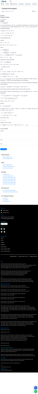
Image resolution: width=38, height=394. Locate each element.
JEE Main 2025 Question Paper (9, 177)
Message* (2, 130)
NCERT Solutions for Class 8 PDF (6, 301)
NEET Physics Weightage (29, 281)
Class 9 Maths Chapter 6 (21, 315)
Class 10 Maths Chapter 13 (23, 309)
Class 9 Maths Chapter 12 (5, 318)
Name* (1, 139)
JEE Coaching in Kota (7, 156)
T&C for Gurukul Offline (5, 248)
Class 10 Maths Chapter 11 (5, 309)
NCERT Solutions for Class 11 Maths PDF (18, 289)
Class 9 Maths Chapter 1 (16, 314)
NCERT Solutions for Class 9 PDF (6, 297)
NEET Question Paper (7, 164)
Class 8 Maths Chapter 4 (5, 322)
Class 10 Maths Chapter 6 (31, 307)
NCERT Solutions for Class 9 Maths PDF (18, 297)
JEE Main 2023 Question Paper (9, 180)
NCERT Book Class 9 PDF (5, 343)
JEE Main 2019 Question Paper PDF (6, 266)
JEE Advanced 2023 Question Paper (10, 191)
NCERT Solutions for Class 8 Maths (6, 321)
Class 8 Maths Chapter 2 (24, 321)
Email (1, 143)
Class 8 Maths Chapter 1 (16, 321)
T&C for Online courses (5, 251)
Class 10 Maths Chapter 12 (14, 309)
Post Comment (3, 149)
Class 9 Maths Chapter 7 (29, 315)
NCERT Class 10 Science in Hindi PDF (17, 336)
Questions (3, 244)
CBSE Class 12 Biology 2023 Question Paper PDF (9, 351)
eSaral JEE (5, 198)
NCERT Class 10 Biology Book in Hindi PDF (19, 340)
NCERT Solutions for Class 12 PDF (6, 285)
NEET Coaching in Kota (8, 158)
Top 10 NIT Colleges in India (23, 267)
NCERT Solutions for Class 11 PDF (6, 289)
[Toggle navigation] (10, 1)
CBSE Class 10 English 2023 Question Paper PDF (9, 355)
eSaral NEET (5, 199)
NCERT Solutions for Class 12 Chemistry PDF (22, 287)
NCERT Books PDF (5, 328)
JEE (1, 261)
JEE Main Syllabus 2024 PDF (17, 266)
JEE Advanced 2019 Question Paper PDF (20, 273)
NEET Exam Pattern (12, 281)
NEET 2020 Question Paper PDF (17, 280)
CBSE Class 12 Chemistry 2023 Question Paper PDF (25, 350)
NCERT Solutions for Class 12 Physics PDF (7, 287)
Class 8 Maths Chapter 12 (5, 325)
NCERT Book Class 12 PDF (5, 329)
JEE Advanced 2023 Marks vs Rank (6, 274)
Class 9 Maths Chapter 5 (13, 315)
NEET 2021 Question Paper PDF (6, 280)
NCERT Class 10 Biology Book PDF (6, 340)
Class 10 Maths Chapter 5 (22, 307)
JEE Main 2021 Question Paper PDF (18, 265)
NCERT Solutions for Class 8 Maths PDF (18, 301)
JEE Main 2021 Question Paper (9, 183)
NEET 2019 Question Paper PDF (27, 280)
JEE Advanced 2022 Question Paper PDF (7, 272)
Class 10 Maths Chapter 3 (5, 307)
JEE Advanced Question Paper (9, 190)
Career (2, 238)
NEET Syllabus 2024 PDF (5, 281)
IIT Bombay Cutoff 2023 (15, 267)
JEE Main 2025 (6, 174)
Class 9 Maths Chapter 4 (5, 315)
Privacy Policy (3, 246)
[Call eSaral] (35, 387)
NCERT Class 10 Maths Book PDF (29, 336)
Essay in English (3, 359)
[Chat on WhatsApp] (35, 391)
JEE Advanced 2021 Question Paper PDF (20, 272)
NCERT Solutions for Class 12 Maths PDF (19, 285)
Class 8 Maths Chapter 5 (13, 322)
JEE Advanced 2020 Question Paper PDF (7, 273)
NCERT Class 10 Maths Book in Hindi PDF (7, 337)
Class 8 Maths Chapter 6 (21, 322)
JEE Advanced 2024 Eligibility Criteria (18, 274)
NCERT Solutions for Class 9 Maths (6, 314)
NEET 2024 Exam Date (7, 168)
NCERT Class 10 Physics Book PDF (20, 337)
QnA (2, 365)
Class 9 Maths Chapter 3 (33, 314)
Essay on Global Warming (20, 360)
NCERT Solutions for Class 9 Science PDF (7, 298)
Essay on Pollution (4, 360)
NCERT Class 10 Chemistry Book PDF (21, 338)
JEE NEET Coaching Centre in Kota (6, 370)
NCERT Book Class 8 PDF (5, 345)
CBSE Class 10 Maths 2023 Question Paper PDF (8, 354)
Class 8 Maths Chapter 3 (33, 321)
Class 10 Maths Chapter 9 (22, 308)
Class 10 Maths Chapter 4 (13, 307)
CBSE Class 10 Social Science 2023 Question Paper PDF (26, 355)
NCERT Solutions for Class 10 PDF (6, 293)
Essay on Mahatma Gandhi (11, 360)
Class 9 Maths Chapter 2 (24, 314)
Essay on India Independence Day (27, 359)
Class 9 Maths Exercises (13, 318)
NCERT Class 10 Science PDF (5, 336)
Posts (2, 240)
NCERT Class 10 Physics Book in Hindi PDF (8, 338)
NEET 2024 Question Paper (8, 166)
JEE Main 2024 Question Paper (9, 179)
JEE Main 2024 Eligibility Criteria (6, 267)
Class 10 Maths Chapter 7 (5, 308)
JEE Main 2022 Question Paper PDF (6, 265)
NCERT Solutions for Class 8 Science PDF (7, 302)
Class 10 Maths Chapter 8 (13, 308)
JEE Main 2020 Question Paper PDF (30, 265)
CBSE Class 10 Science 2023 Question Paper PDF (25, 354)
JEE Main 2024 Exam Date (26, 266)
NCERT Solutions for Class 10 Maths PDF (19, 293)
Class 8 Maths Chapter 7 (29, 322)
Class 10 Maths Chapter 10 (31, 308)
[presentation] (3, 19)
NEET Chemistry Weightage (20, 281)
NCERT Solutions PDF (5, 284)
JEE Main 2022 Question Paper (9, 182)
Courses (2, 242)
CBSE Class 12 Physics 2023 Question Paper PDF (9, 350)
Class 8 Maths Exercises (22, 325)
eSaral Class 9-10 (6, 201)
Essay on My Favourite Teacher (17, 359)
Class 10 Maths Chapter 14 (32, 309)
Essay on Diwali (8, 359)
